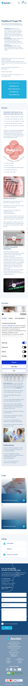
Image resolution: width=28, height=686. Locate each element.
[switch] (24, 347)
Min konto (8, 658)
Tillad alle (14, 362)
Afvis (14, 370)
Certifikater (19, 662)
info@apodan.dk (8, 587)
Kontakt (5, 461)
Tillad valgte (14, 366)
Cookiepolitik (8, 661)
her (8, 68)
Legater (19, 661)
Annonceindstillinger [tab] (20, 318)
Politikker (8, 662)
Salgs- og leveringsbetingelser (20, 659)
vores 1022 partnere (10, 325)
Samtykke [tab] (4, 318)
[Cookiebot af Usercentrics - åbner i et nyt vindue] (20, 314)
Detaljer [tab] (11, 318)
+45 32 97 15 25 (6, 578)
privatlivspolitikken (14, 623)
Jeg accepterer (11, 623)
